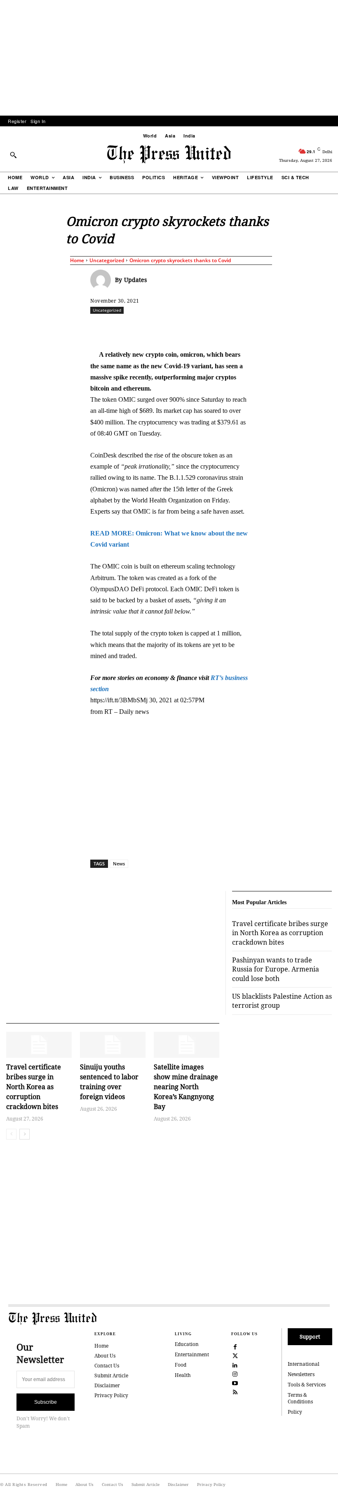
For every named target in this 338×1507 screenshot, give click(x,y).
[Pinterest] (243, 328)
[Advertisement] (169, 58)
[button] (13, 154)
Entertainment (192, 1354)
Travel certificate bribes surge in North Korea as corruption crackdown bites (33, 1086)
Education (187, 1344)
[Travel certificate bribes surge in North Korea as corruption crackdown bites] (39, 1045)
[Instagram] (235, 1374)
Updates (135, 280)
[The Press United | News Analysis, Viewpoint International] (169, 154)
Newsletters (301, 1374)
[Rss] (235, 1392)
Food (180, 1364)
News (119, 863)
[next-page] (24, 1134)
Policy (295, 1411)
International (303, 1363)
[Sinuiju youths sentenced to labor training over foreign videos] (113, 1045)
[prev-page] (11, 1134)
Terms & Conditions (300, 1398)
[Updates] (102, 280)
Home (77, 260)
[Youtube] (235, 1383)
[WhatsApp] (205, 328)
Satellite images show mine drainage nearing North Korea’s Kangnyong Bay (186, 1086)
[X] (167, 328)
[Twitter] (235, 1355)
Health (183, 1375)
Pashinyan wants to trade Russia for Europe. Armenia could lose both (275, 969)
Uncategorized (106, 260)
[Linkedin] (224, 328)
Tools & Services (307, 1384)
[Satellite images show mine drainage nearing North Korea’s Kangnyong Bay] (186, 1045)
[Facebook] (148, 328)
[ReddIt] (186, 328)
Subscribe (45, 1402)
